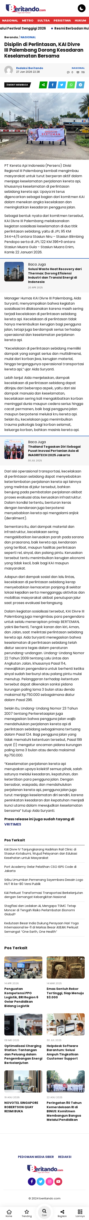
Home (9, 1216)
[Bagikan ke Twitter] (62, 85)
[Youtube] (57, 1181)
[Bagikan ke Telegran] (80, 85)
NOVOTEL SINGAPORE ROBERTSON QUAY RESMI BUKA (21, 1107)
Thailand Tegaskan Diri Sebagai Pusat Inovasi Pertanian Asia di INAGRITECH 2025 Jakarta (54, 450)
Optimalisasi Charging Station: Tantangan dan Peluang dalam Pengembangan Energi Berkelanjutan (23, 1054)
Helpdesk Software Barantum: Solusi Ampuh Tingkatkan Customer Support (62, 1052)
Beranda (11, 37)
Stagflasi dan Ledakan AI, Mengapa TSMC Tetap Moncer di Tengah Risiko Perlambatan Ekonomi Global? (40, 910)
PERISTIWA (62, 20)
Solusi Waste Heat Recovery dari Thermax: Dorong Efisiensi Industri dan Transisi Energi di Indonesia (55, 275)
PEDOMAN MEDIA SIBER (36, 1157)
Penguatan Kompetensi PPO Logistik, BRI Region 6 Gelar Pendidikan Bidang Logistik (21, 997)
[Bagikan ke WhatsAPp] (71, 85)
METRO (27, 20)
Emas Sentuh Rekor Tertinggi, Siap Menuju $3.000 (65, 993)
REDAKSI (64, 1157)
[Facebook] (31, 1181)
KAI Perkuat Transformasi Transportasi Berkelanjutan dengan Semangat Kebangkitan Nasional (43, 895)
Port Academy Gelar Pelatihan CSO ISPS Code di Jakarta (40, 869)
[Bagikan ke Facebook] (52, 85)
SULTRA (43, 20)
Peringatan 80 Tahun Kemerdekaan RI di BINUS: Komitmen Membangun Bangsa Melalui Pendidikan (64, 1111)
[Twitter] (40, 1181)
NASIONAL (10, 20)
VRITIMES (12, 824)
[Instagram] (48, 1181)
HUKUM (80, 20)
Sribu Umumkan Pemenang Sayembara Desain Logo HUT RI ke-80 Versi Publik (43, 882)
